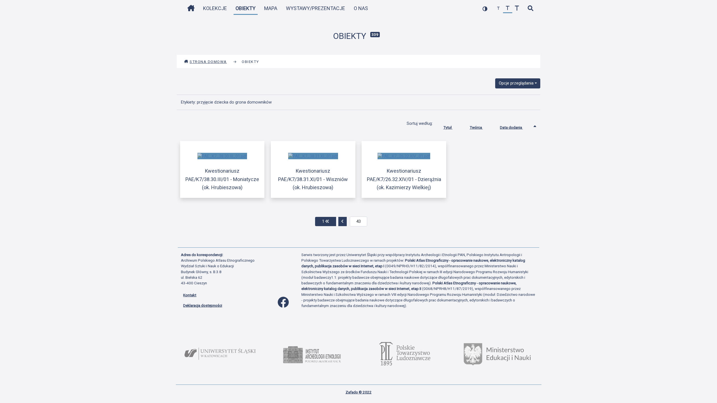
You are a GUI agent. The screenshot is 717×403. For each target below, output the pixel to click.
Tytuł (448, 127)
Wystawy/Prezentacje (315, 8)
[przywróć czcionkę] (507, 8)
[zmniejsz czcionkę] (498, 8)
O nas (361, 8)
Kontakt (189, 295)
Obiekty (245, 8)
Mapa (270, 8)
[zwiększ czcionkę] (517, 8)
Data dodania (511, 127)
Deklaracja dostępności (202, 305)
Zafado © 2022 (359, 392)
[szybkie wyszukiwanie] (530, 8)
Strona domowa (208, 61)
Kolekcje (215, 8)
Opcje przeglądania (516, 83)
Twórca (476, 127)
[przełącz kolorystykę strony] (485, 8)
